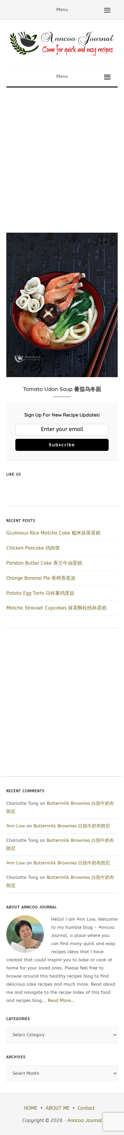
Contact (86, 1108)
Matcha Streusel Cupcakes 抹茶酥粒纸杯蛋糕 (56, 608)
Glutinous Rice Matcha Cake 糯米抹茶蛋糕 (53, 533)
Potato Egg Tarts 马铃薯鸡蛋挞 (40, 593)
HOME (30, 1108)
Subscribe (62, 444)
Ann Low (15, 826)
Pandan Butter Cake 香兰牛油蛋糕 (44, 563)
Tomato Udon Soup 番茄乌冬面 (62, 389)
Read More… (61, 1000)
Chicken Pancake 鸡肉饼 (33, 548)
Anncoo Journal (84, 1120)
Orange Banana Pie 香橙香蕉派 (41, 578)
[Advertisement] (62, 153)
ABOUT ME (57, 1108)
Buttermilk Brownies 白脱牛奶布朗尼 (72, 826)
